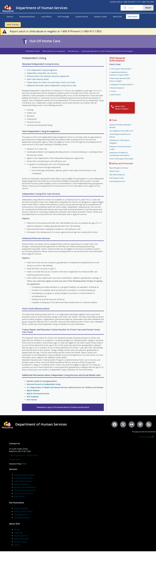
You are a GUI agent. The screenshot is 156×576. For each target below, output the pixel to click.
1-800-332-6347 (129, 2)
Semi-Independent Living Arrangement (42, 70)
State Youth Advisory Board (38, 79)
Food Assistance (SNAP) (23, 478)
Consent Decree (81, 16)
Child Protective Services (23, 493)
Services (10, 16)
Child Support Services (22, 481)
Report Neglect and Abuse (118, 168)
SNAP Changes (13, 24)
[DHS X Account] (123, 424)
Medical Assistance (117, 88)
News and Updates (21, 539)
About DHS (117, 16)
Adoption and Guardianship (24, 487)
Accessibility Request (22, 517)
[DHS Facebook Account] (115, 424)
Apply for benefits (21, 508)
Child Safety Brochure (117, 181)
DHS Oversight (63, 16)
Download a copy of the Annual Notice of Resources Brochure (63, 407)
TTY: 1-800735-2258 (30, 455)
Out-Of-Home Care (44, 41)
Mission (17, 529)
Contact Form (14, 459)
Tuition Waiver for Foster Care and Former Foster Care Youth (51, 82)
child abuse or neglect (43, 31)
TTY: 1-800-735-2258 (145, 2)
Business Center (100, 16)
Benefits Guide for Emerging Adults (42, 381)
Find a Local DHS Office (23, 511)
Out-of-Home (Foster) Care (25, 490)
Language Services (21, 514)
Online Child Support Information (121, 159)
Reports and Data (21, 536)
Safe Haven (132, 16)
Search (148, 8)
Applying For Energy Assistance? (122, 84)
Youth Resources (73, 51)
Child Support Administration (121, 69)
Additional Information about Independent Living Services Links (51, 85)
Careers (113, 91)
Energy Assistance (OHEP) (24, 475)
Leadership (18, 532)
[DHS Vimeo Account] (140, 424)
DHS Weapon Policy (116, 178)
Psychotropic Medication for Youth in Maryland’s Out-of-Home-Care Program (107, 51)
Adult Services (116, 95)
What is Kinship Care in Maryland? (53, 51)
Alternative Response (117, 175)
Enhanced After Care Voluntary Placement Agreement (48, 76)
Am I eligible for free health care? (121, 131)
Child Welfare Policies (33, 51)
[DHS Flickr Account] (132, 424)
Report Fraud (114, 171)
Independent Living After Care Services (42, 73)
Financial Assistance (27, 16)
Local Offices (46, 16)
